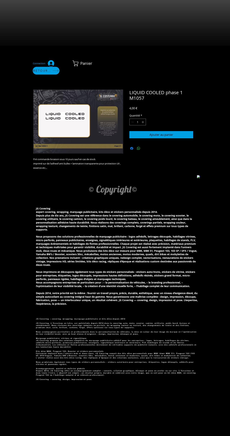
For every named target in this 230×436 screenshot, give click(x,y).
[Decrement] (132, 122)
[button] (85, 63)
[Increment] (143, 122)
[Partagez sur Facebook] (132, 148)
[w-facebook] (199, 177)
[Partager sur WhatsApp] (138, 148)
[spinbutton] (137, 122)
